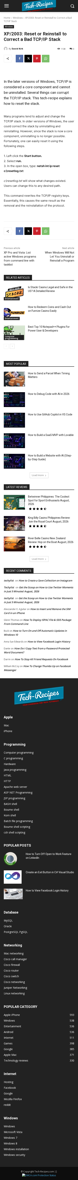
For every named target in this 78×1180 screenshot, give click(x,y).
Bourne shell (11, 809)
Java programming (15, 769)
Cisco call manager (15, 959)
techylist (9, 580)
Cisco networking (14, 982)
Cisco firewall (12, 965)
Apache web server (15, 787)
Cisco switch (11, 976)
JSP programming (14, 798)
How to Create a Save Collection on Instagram (45, 580)
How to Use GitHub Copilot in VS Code (50, 414)
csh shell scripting (14, 832)
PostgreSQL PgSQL (16, 932)
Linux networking (14, 993)
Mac (6, 725)
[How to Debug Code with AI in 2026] (14, 399)
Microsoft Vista (13, 1132)
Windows (18, 17)
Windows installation (16, 1149)
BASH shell (10, 804)
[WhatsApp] (45, 58)
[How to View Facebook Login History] (13, 894)
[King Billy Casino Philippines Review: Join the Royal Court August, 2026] (14, 523)
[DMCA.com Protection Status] (39, 1175)
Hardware (10, 764)
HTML (7, 775)
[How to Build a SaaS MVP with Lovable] (14, 440)
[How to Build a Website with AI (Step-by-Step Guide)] (14, 461)
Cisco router (11, 970)
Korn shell (10, 815)
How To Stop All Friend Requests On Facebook (41, 659)
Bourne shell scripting (17, 827)
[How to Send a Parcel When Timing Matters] (14, 379)
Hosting (8, 1082)
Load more (38, 475)
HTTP (7, 781)
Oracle (8, 926)
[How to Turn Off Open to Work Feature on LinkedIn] (10, 858)
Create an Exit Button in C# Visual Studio (50, 872)
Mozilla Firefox (13, 1099)
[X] (28, 58)
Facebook (10, 1087)
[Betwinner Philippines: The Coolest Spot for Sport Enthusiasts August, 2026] (14, 502)
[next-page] (12, 346)
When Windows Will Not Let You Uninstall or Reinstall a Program (59, 256)
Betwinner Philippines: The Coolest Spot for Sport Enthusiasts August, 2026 (48, 500)
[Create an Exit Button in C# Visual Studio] (13, 877)
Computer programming (11, 337)
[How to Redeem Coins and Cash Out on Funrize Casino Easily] (14, 312)
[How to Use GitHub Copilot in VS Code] (14, 420)
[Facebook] (19, 58)
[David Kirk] (6, 49)
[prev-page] (6, 346)
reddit (7, 1105)
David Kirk (17, 48)
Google (8, 1093)
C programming (13, 758)
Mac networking (13, 953)
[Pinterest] (37, 58)
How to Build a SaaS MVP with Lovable (51, 435)
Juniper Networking (15, 987)
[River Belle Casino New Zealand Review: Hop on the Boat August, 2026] (14, 544)
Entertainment (12, 298)
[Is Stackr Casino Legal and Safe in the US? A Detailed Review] (14, 292)
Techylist (9, 587)
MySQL (8, 920)
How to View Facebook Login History (48, 641)
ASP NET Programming (18, 792)
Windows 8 (10, 1143)
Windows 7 (10, 1137)
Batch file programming (18, 821)
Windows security (14, 1155)
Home (7, 17)
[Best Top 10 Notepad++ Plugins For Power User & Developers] (14, 332)
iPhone (8, 731)
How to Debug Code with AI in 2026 (48, 393)
